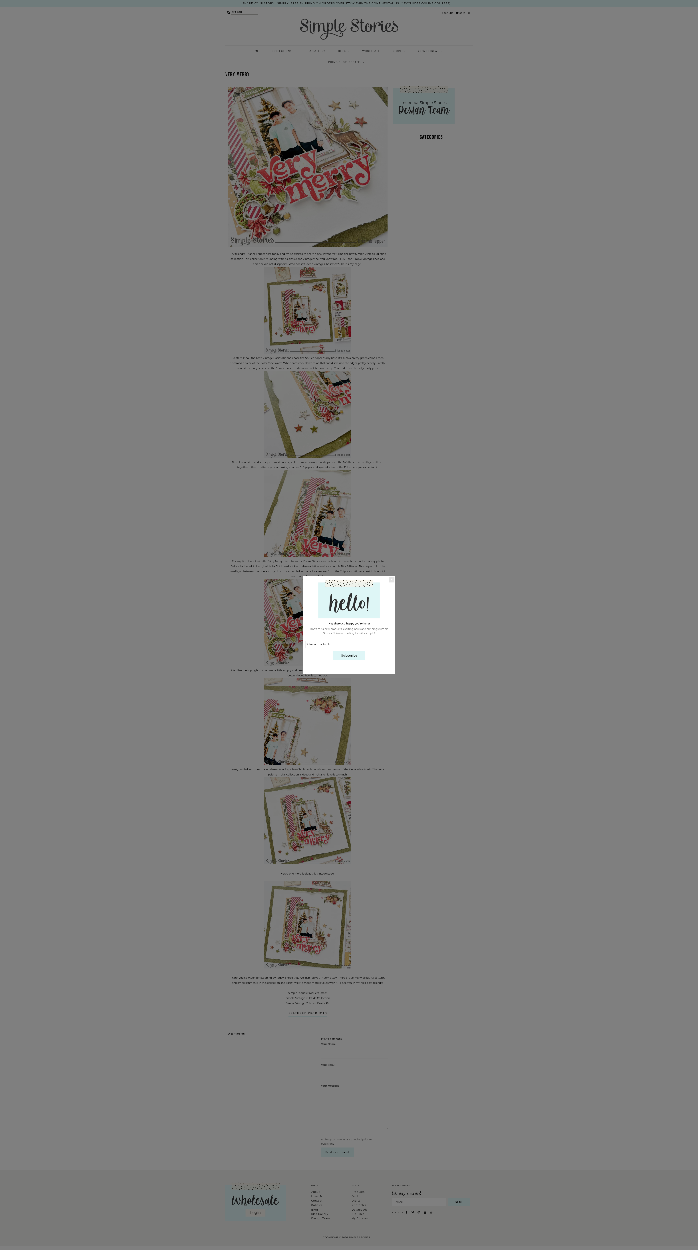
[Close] (391, 579)
